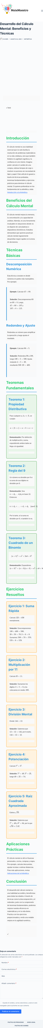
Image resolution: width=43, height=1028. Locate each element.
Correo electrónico (9, 969)
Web (3, 976)
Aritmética (28, 39)
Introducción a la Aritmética (17, 192)
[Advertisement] (21, 66)
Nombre (5, 963)
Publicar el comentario (10, 1011)
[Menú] (42, 11)
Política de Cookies (21, 1025)
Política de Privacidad (16, 1022)
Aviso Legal (31, 1022)
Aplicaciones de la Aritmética (18, 873)
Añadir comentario (9, 983)
